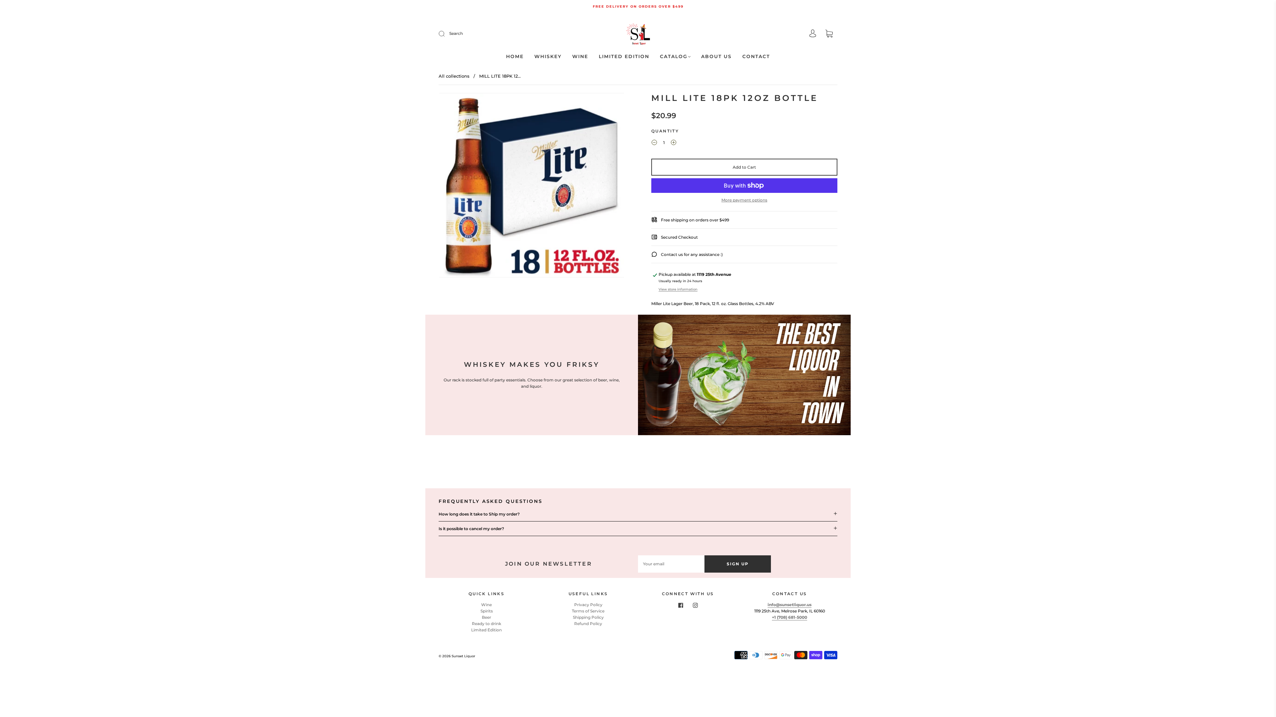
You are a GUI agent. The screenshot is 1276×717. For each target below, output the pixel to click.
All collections (454, 76)
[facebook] (680, 605)
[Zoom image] (531, 186)
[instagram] (695, 605)
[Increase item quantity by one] (673, 143)
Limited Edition (624, 56)
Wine (580, 56)
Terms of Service (588, 610)
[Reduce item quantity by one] (654, 143)
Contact (756, 56)
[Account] (813, 34)
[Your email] (671, 563)
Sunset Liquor (463, 656)
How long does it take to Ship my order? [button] (479, 514)
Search (456, 33)
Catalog (674, 56)
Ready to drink (486, 623)
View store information (678, 289)
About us (716, 56)
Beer (486, 617)
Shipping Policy (588, 617)
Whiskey (548, 56)
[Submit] (446, 33)
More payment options (744, 200)
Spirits (486, 610)
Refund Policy (588, 623)
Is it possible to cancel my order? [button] (471, 528)
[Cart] (829, 34)
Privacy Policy (588, 604)
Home (515, 56)
